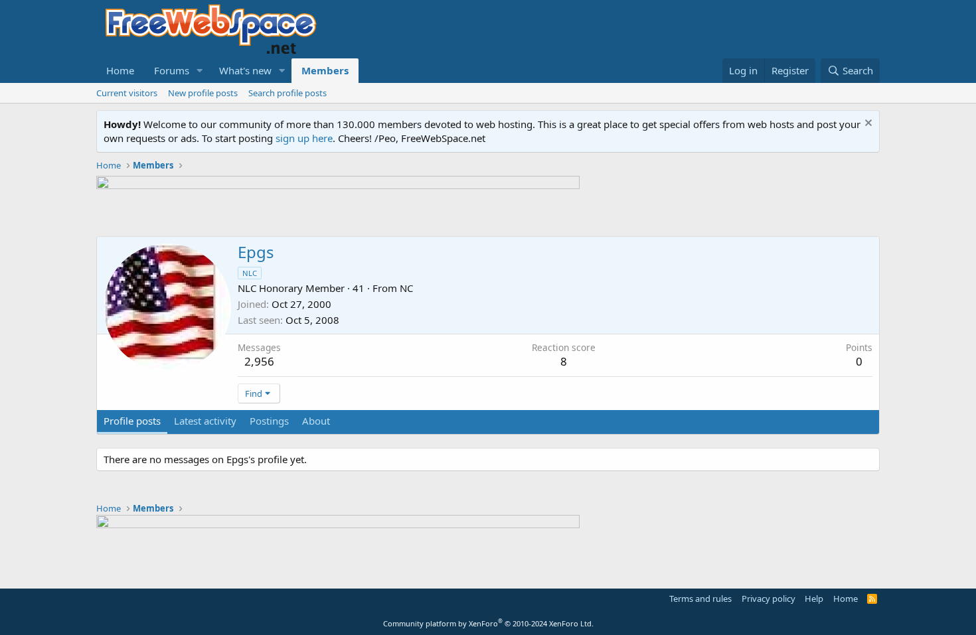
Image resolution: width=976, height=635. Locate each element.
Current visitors (126, 93)
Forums (171, 70)
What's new (245, 70)
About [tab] (316, 420)
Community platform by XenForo (488, 623)
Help (814, 598)
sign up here (304, 138)
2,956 (259, 361)
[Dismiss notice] (866, 124)
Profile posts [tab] (132, 420)
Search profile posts (287, 93)
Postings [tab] (269, 420)
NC (406, 288)
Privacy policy (768, 598)
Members (325, 70)
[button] (200, 70)
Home (120, 70)
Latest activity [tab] (205, 420)
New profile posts (203, 93)
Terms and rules (700, 598)
